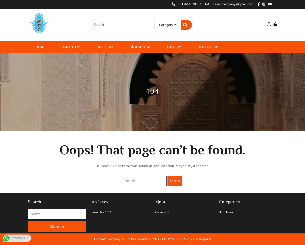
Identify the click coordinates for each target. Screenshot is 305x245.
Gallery (174, 47)
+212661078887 (189, 4)
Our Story (70, 47)
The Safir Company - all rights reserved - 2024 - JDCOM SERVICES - (141, 239)
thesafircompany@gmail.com (232, 4)
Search (186, 25)
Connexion (162, 212)
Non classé (226, 212)
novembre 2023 (101, 212)
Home (40, 47)
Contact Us (208, 47)
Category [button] (166, 24)
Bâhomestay (140, 47)
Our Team (105, 47)
